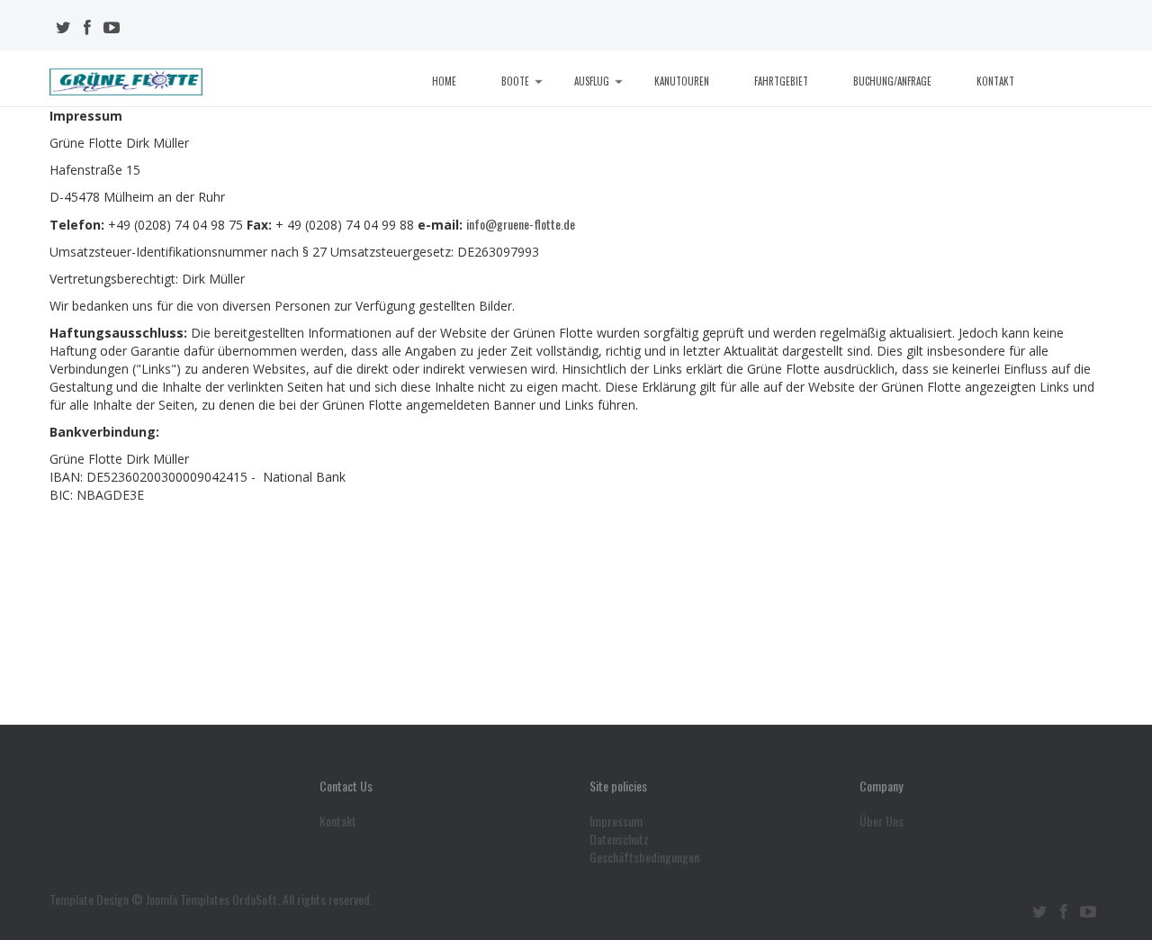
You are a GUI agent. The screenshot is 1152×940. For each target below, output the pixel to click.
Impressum (616, 821)
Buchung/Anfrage (892, 81)
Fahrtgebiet (781, 81)
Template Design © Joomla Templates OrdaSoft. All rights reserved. (211, 899)
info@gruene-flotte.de (520, 223)
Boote (515, 81)
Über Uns (882, 821)
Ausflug (591, 81)
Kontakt (995, 81)
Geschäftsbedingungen (644, 857)
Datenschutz (619, 839)
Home (444, 81)
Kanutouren (681, 81)
